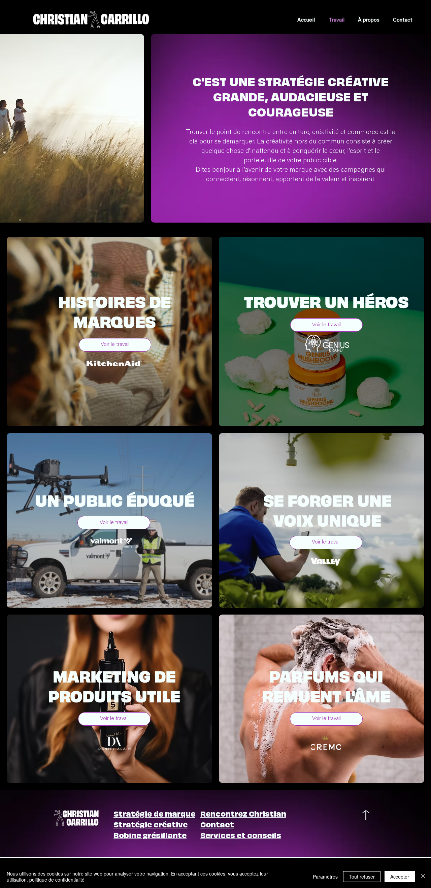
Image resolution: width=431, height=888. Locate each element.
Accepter (399, 876)
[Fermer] (423, 876)
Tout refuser (362, 876)
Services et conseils (240, 834)
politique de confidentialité (57, 879)
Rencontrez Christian (243, 813)
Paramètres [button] (325, 876)
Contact (217, 824)
